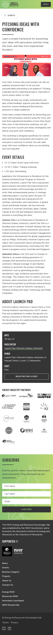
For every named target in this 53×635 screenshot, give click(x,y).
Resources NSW (10, 596)
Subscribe (26, 509)
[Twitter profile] (4, 628)
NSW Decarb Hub (10, 605)
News (5, 563)
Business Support (10, 572)
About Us (6, 580)
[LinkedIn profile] (9, 628)
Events (11, 15)
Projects (6, 576)
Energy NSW (8, 592)
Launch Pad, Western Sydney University (23, 348)
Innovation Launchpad (13, 600)
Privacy (14, 622)
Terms (5, 622)
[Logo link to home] (10, 4)
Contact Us (7, 585)
